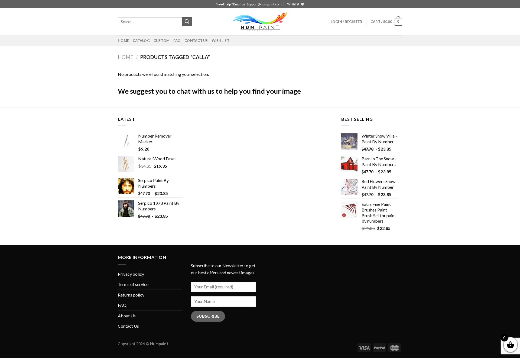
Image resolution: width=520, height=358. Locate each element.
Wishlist (220, 40)
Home (123, 40)
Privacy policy (131, 273)
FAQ (177, 40)
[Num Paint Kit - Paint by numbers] (260, 21)
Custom (162, 40)
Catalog (141, 40)
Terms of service (133, 284)
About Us (127, 315)
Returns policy (131, 294)
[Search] (186, 22)
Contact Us (196, 40)
